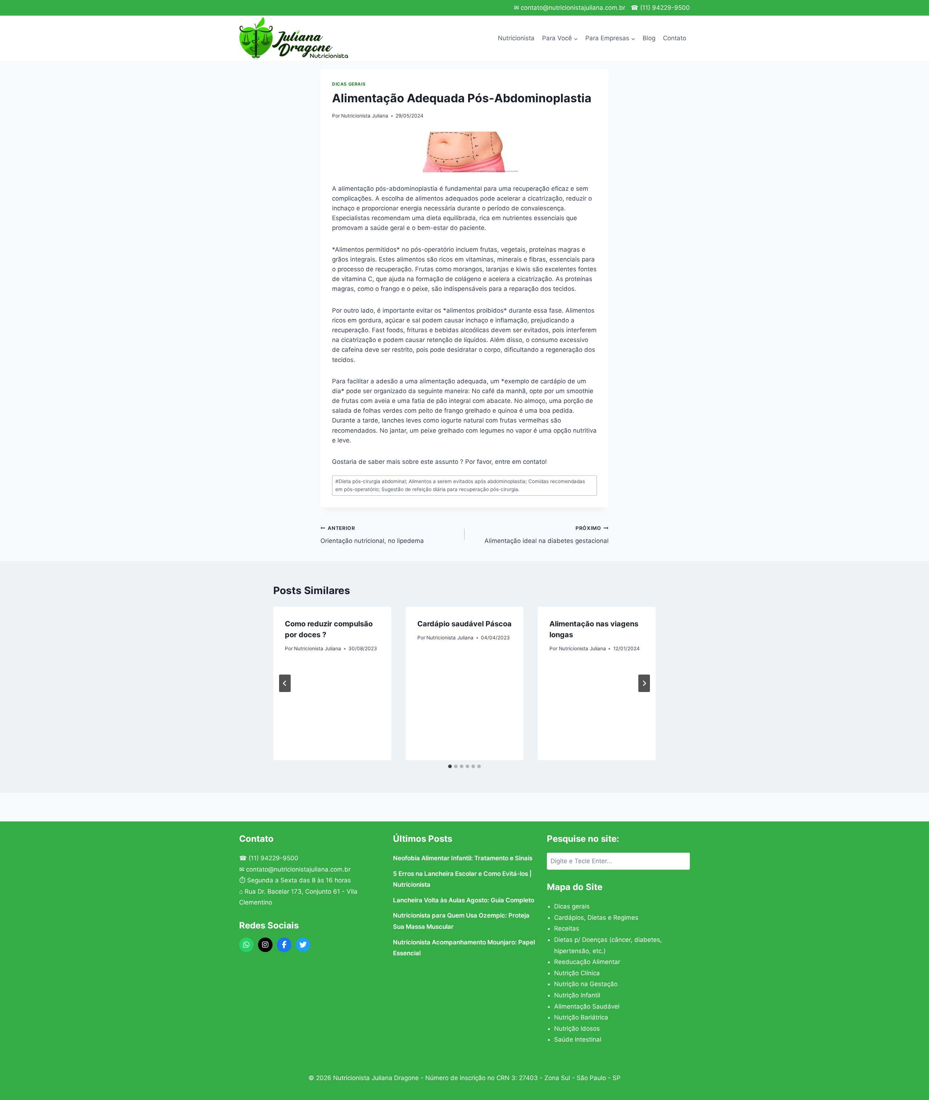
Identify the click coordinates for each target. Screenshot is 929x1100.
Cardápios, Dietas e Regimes (596, 917)
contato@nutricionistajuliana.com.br (298, 869)
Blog (649, 38)
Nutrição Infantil (577, 995)
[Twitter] (303, 945)
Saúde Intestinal (577, 1039)
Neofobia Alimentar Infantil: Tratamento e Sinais (462, 858)
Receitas (566, 928)
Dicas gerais (348, 84)
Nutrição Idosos (577, 1028)
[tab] (450, 766)
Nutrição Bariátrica (581, 1017)
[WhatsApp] (246, 945)
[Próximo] (644, 683)
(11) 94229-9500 (273, 858)
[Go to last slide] (285, 683)
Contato (674, 38)
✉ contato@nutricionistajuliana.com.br (569, 7)
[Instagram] (265, 945)
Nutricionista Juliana (364, 116)
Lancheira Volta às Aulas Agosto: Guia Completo (463, 900)
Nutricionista (516, 38)
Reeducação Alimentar (587, 961)
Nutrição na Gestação (586, 984)
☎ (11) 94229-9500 (660, 7)
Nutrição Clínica (577, 973)
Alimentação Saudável (586, 1006)
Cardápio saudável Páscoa (464, 623)
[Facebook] (284, 945)
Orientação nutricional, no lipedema (372, 534)
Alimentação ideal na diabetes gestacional (546, 534)
